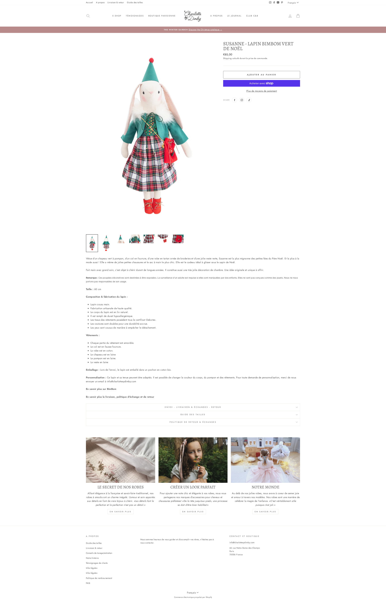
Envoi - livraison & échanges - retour (193, 407)
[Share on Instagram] (241, 100)
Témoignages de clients (97, 562)
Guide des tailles (135, 2)
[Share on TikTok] (249, 100)
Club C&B (252, 15)
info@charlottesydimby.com (242, 542)
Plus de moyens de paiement (261, 91)
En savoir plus (120, 511)
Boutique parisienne (162, 15)
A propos (100, 2)
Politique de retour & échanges (193, 422)
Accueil (89, 2)
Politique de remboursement (99, 578)
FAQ (88, 583)
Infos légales (91, 567)
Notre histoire (92, 557)
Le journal (234, 15)
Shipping (227, 58)
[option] (193, 29)
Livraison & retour (116, 2)
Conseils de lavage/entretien (99, 553)
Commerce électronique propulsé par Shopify (193, 597)
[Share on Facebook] (234, 100)
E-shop (116, 15)
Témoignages (135, 15)
